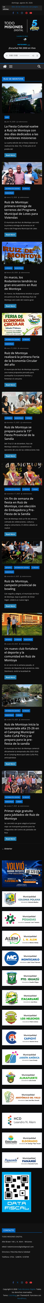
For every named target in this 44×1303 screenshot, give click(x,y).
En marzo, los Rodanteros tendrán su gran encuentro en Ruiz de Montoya (20, 283)
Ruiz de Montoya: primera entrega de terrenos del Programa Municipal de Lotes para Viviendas (21, 209)
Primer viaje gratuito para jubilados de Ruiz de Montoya (21, 814)
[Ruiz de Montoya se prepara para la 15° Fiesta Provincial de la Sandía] (22, 403)
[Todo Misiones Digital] (5, 66)
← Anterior (7, 848)
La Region (26, 188)
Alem (7, 117)
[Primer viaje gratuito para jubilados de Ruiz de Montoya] (22, 782)
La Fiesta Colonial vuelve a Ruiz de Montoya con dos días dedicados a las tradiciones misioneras (21, 132)
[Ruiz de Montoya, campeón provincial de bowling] (22, 552)
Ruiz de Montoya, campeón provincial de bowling (20, 585)
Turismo (28, 418)
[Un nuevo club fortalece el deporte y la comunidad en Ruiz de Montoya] (22, 624)
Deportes (8, 567)
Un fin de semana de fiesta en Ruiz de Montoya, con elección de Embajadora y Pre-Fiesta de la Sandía (20, 506)
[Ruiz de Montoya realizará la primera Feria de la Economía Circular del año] (22, 324)
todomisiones (23, 122)
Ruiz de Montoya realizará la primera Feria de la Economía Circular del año (21, 358)
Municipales (9, 193)
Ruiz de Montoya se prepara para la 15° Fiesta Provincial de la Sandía (19, 433)
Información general (12, 188)
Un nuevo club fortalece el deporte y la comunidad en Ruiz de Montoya (21, 654)
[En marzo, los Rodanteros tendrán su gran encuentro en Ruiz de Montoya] (22, 253)
